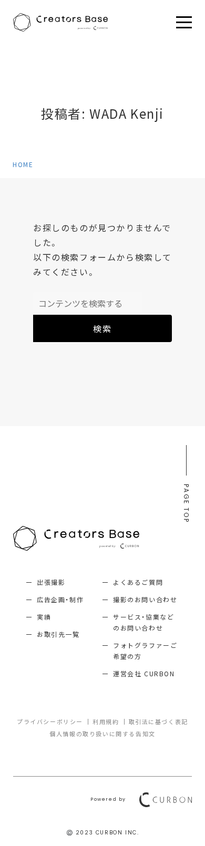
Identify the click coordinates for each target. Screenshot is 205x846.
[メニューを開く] (184, 22)
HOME (23, 164)
